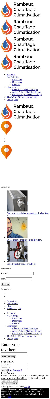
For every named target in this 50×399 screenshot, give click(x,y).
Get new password (9, 384)
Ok (9, 396)
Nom (3, 279)
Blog (9, 306)
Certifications (12, 303)
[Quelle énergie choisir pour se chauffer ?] (17, 237)
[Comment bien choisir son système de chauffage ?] (17, 211)
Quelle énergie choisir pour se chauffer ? (24, 240)
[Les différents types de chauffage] (17, 261)
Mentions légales (14, 308)
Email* (4, 273)
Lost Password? (15, 370)
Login (4, 370)
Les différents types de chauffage (21, 264)
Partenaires (11, 301)
